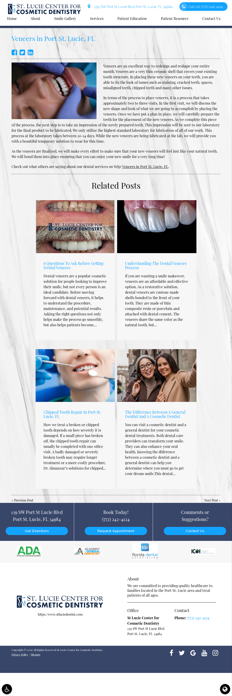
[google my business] (193, 652)
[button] (7, 689)
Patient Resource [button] (174, 18)
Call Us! (205, 7)
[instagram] (215, 652)
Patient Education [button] (132, 18)
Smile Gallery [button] (65, 18)
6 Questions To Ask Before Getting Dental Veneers (74, 265)
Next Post (211, 500)
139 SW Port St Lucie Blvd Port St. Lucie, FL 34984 (132, 7)
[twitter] (181, 652)
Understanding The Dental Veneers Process (156, 265)
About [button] (35, 18)
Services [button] (97, 18)
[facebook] (171, 652)
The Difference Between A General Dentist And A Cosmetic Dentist (155, 414)
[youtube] (204, 652)
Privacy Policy (20, 654)
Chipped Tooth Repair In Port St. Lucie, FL (72, 414)
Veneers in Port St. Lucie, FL (145, 166)
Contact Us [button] (211, 18)
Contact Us (195, 531)
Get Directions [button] (37, 531)
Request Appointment (115, 531)
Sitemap (35, 654)
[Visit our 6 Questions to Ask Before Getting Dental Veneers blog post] (75, 226)
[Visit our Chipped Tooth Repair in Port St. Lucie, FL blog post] (75, 375)
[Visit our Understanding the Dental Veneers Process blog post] (156, 226)
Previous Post (23, 500)
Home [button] (12, 18)
